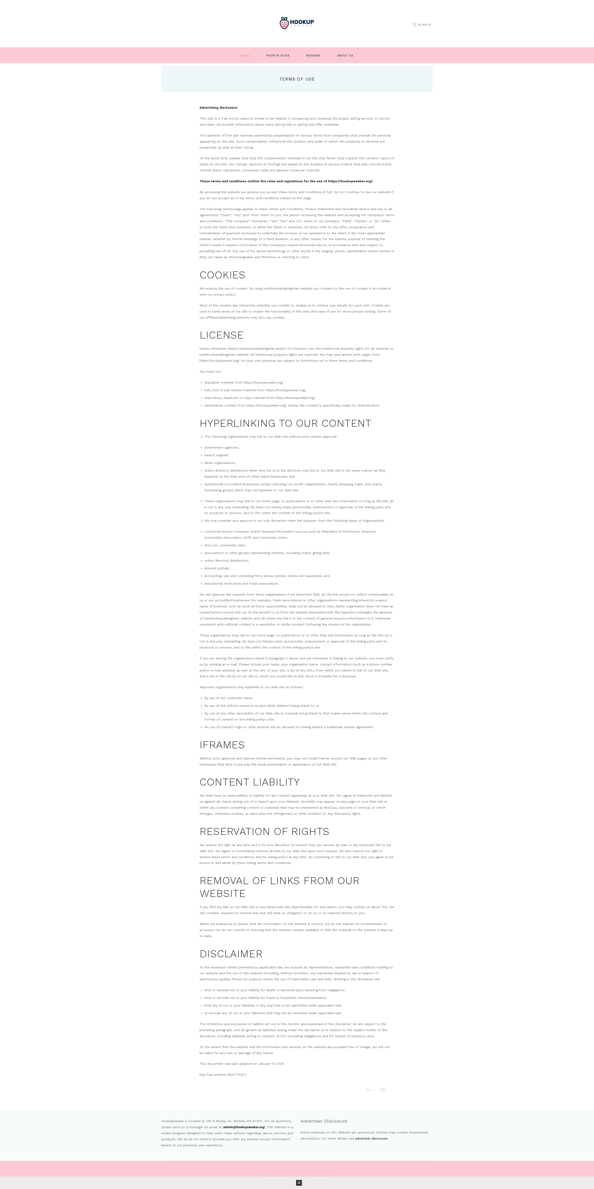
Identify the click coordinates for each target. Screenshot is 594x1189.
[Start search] (414, 25)
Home (245, 55)
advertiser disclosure (371, 1138)
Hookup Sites (278, 55)
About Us (345, 55)
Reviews (313, 55)
